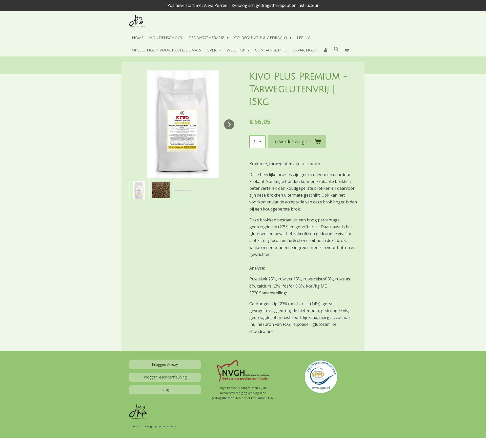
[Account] (325, 50)
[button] (139, 190)
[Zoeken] (336, 49)
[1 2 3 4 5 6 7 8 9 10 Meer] (257, 141)
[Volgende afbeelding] (229, 124)
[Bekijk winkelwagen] (346, 50)
